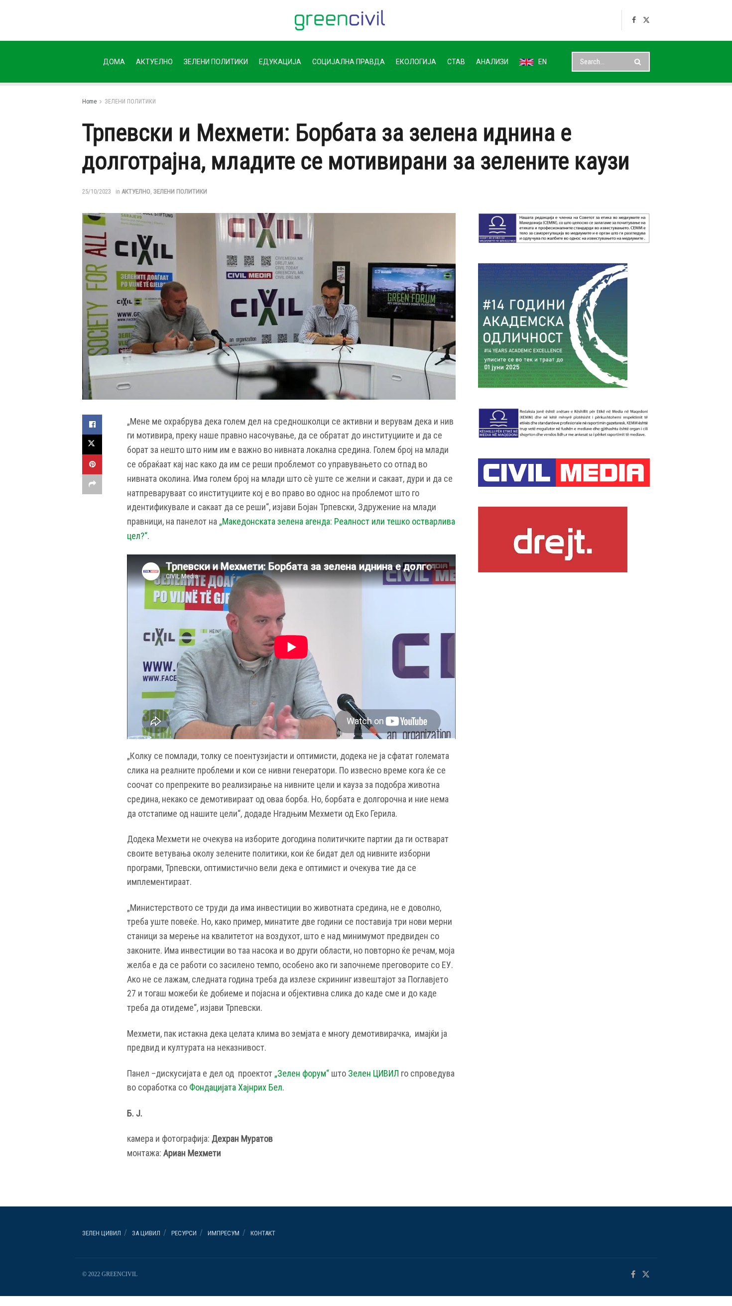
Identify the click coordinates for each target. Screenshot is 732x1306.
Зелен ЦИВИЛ (373, 1073)
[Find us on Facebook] (634, 20)
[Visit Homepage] (340, 20)
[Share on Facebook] (92, 425)
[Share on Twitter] (92, 444)
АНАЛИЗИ (492, 62)
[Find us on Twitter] (646, 20)
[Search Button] (639, 62)
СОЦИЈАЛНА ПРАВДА (348, 62)
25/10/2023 (96, 191)
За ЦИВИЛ (146, 1233)
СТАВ (456, 62)
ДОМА (114, 62)
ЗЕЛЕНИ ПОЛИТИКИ (216, 62)
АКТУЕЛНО (154, 62)
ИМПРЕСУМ (224, 1233)
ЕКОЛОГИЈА (416, 62)
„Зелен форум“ (301, 1073)
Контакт (262, 1233)
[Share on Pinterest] (92, 464)
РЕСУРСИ (184, 1233)
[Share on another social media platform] (92, 484)
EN (542, 62)
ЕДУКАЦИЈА (280, 62)
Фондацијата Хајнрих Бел (235, 1087)
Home (89, 101)
